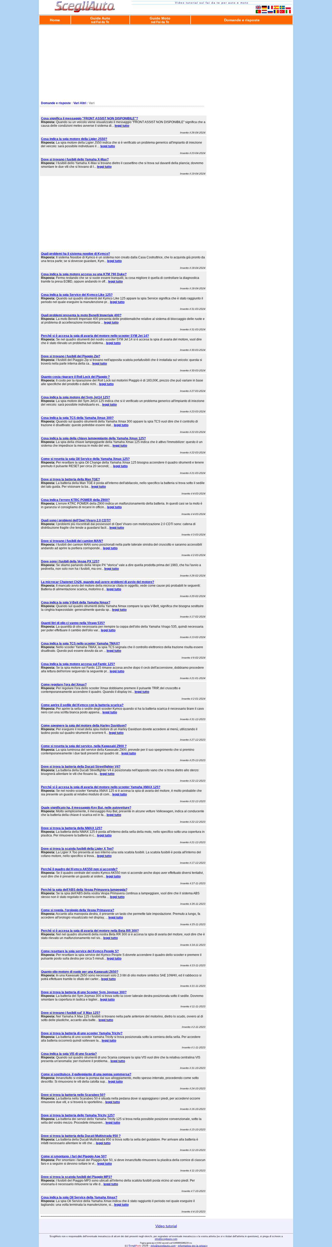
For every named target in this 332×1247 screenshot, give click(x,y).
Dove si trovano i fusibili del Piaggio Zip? (70, 356)
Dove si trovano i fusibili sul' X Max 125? (70, 1013)
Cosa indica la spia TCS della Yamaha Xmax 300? (77, 418)
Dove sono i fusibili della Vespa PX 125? (70, 561)
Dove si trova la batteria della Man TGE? (70, 479)
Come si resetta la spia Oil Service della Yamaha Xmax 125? (85, 459)
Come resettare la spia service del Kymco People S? (80, 951)
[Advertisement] (166, 62)
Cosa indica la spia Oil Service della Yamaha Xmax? (79, 1197)
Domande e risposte (242, 20)
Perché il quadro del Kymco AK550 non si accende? (79, 869)
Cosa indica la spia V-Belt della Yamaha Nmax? (75, 602)
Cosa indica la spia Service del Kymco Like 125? (77, 295)
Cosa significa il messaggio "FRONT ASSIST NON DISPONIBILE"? (89, 118)
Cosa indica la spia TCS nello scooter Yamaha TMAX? (80, 643)
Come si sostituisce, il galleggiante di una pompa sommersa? (86, 1074)
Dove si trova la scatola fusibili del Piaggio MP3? (76, 1177)
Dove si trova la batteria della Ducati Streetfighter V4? (80, 766)
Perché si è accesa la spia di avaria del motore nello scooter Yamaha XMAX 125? (100, 787)
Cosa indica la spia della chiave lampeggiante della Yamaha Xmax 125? (93, 438)
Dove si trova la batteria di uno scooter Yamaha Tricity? (81, 1033)
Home (55, 20)
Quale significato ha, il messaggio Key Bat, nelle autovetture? (86, 807)
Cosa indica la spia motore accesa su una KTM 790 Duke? (84, 274)
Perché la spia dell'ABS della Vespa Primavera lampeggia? (84, 889)
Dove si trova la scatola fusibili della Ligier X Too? (77, 848)
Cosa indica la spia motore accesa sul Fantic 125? (78, 664)
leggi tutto (122, 126)
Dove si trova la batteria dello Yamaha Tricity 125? (78, 1115)
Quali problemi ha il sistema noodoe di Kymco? (75, 254)
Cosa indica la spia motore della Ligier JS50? (74, 139)
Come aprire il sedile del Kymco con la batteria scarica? (82, 705)
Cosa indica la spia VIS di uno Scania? (69, 1054)
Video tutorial (166, 1226)
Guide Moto (160, 20)
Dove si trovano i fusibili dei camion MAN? (72, 541)
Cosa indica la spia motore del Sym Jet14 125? (75, 397)
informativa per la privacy (193, 1245)
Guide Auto (100, 20)
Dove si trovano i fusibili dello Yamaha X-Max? (75, 159)
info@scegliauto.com (166, 1239)
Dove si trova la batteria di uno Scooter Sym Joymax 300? (84, 992)
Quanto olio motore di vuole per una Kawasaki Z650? (79, 972)
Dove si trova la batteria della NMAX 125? (71, 828)
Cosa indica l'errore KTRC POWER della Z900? (75, 500)
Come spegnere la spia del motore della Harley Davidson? (84, 725)
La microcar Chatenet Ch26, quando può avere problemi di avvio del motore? (97, 582)
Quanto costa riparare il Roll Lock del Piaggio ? (75, 377)
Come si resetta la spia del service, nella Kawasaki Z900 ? (84, 746)
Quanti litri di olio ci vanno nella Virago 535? (73, 623)
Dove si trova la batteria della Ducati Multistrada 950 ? (81, 1136)
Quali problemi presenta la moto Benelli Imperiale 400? (81, 315)
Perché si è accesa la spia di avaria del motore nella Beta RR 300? (90, 931)
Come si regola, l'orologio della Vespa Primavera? (77, 910)
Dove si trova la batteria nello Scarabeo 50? (73, 1095)
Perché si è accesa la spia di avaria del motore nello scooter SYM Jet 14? (95, 336)
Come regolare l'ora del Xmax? (64, 684)
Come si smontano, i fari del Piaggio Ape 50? (74, 1156)
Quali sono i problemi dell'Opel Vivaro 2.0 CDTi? (76, 520)
